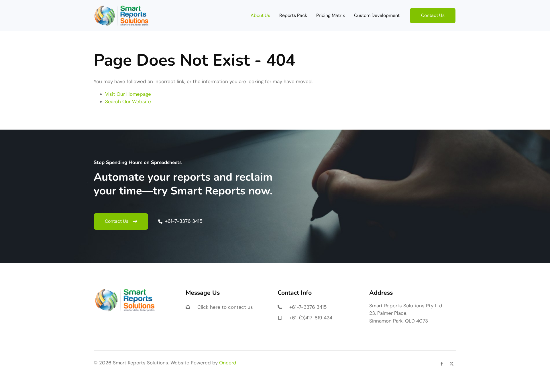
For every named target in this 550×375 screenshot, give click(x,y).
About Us (260, 15)
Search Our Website (128, 101)
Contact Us (421, 12)
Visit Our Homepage (128, 94)
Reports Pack (293, 15)
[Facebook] (441, 363)
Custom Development (377, 15)
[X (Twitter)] (451, 363)
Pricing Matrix (330, 15)
